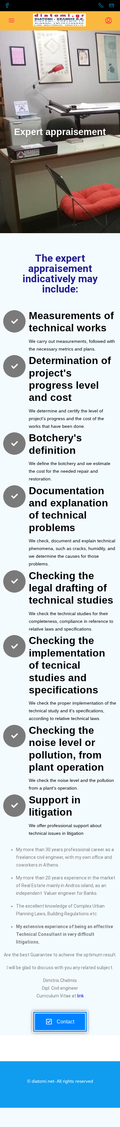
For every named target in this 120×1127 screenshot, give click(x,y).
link (80, 995)
